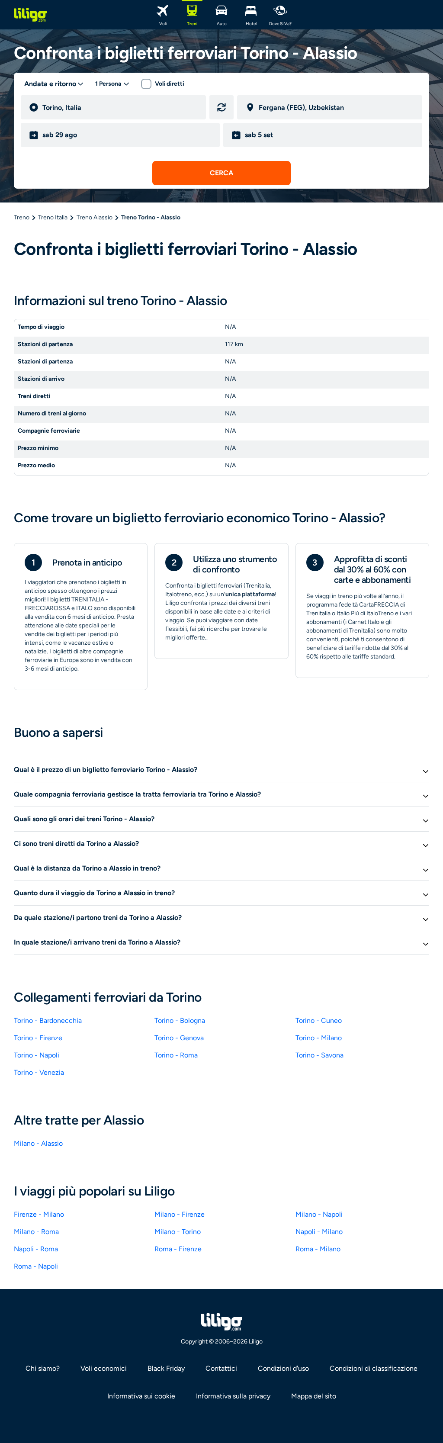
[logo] (30, 14)
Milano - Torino (177, 1232)
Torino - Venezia (39, 1072)
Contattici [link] (221, 1368)
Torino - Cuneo (318, 1020)
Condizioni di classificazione (373, 1368)
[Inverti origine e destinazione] (221, 107)
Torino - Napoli (36, 1055)
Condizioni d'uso (283, 1368)
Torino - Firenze (38, 1038)
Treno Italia (52, 217)
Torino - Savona (319, 1055)
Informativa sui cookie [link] (141, 1396)
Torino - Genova (179, 1038)
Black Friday (166, 1368)
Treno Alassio (94, 217)
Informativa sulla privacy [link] (233, 1396)
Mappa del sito (313, 1396)
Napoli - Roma (36, 1249)
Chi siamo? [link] (43, 1368)
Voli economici (103, 1368)
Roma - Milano (317, 1249)
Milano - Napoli (319, 1214)
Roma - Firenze (178, 1249)
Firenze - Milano (39, 1214)
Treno (21, 217)
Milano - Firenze (179, 1214)
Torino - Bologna (179, 1020)
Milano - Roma (36, 1232)
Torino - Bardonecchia (48, 1020)
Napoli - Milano (319, 1232)
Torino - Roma (176, 1055)
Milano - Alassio (38, 1143)
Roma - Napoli (36, 1266)
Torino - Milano (318, 1038)
